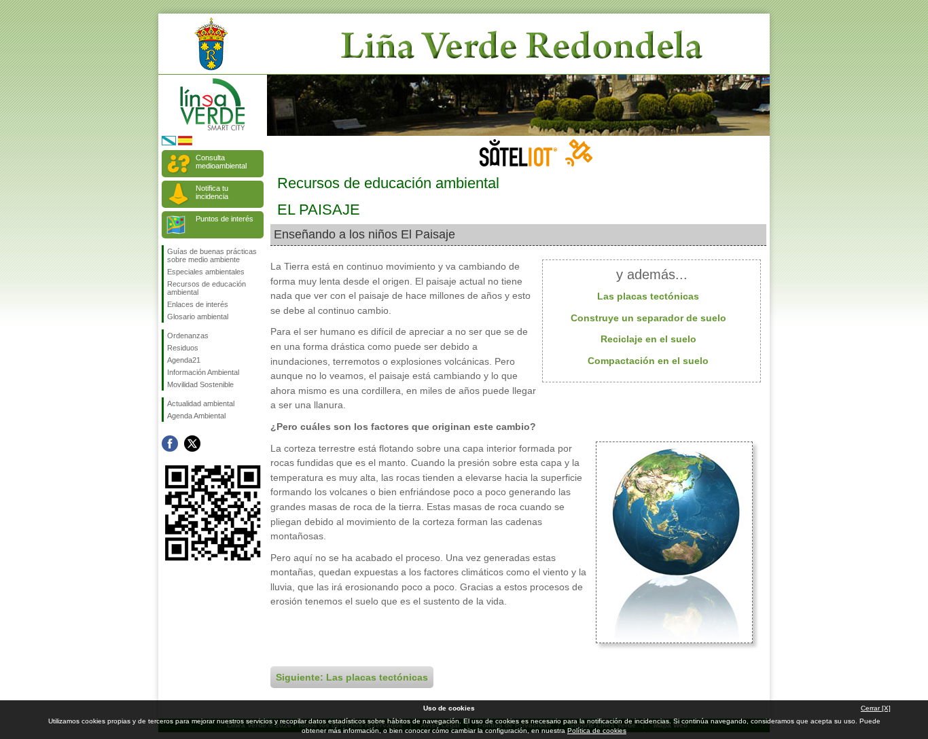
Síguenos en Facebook (170, 443)
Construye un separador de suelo (648, 317)
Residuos (182, 348)
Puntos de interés (224, 219)
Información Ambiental (203, 372)
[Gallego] (169, 143)
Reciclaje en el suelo (648, 339)
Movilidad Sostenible (200, 384)
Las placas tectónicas (648, 296)
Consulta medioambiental (221, 162)
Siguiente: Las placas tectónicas (352, 677)
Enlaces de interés (197, 304)
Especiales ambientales (206, 272)
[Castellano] (185, 143)
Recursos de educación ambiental (206, 288)
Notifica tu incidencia (212, 192)
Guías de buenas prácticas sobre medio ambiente (212, 255)
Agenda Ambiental (196, 416)
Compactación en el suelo (648, 360)
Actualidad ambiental (200, 403)
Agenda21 (183, 360)
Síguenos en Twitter (192, 443)
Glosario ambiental (197, 316)
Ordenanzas (188, 335)
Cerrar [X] (876, 708)
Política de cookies (596, 730)
